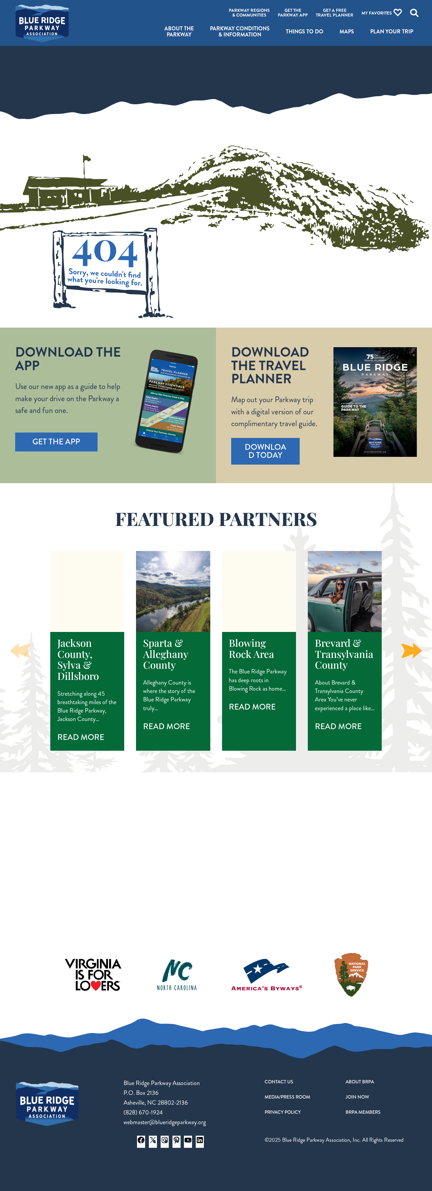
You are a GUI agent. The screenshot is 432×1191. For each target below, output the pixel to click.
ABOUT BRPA (360, 1081)
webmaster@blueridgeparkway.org (165, 1122)
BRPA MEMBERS (363, 1112)
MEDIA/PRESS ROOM (287, 1096)
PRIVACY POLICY (283, 1112)
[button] (412, 650)
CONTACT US (279, 1081)
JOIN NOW (357, 1096)
